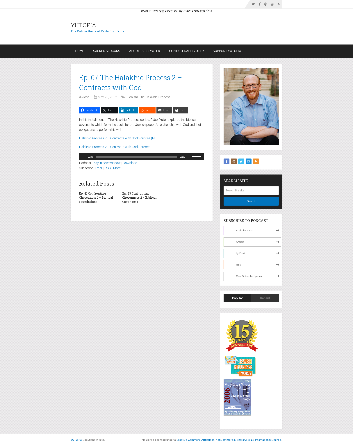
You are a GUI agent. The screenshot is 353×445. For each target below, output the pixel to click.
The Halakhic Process (154, 97)
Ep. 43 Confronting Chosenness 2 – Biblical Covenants (139, 197)
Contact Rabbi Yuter (186, 51)
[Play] (84, 157)
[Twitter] (241, 161)
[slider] (197, 156)
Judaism (132, 97)
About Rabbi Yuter (144, 51)
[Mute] (189, 157)
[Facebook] (226, 161)
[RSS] (256, 161)
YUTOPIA (83, 25)
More (117, 168)
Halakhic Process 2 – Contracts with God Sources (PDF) (119, 138)
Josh (85, 97)
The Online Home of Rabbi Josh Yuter (98, 31)
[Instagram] (234, 161)
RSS (108, 168)
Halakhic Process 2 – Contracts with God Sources (114, 147)
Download (130, 163)
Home (79, 51)
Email (99, 168)
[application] (141, 156)
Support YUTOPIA (227, 51)
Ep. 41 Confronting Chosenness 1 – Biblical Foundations (96, 197)
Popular (237, 298)
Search (251, 201)
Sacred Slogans (106, 51)
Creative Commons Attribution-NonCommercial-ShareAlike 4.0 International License (228, 439)
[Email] (249, 161)
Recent (265, 298)
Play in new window (106, 163)
